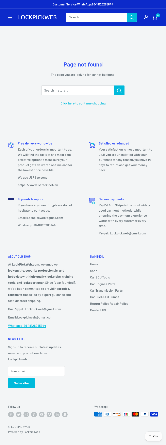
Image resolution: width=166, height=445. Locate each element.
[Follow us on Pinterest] (34, 414)
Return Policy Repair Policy (109, 303)
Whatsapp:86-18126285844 (27, 325)
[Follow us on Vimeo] (49, 414)
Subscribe (21, 383)
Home (94, 264)
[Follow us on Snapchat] (65, 414)
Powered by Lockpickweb (24, 432)
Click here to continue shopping (83, 103)
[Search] (132, 17)
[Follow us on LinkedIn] (57, 414)
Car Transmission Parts (106, 290)
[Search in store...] (119, 90)
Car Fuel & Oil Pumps (104, 297)
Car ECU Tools (100, 277)
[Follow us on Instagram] (26, 414)
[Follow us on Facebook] (11, 414)
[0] (154, 17)
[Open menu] (10, 17)
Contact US (98, 310)
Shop (93, 271)
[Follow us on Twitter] (18, 414)
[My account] (146, 17)
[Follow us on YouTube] (42, 414)
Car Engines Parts (102, 284)
